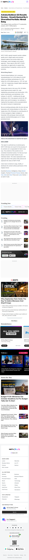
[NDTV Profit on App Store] (20, 548)
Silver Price (17, 487)
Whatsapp (17, 499)
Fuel (2, 175)
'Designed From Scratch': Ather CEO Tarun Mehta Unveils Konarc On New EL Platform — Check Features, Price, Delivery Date (9, 417)
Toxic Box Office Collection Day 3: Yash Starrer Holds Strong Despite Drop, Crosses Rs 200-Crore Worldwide (9, 407)
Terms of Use (10, 555)
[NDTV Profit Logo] (14, 448)
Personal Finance (15, 173)
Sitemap (21, 555)
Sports (3, 483)
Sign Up (14, 512)
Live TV (16, 463)
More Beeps (14, 320)
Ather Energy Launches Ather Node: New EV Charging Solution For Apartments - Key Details (9, 435)
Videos (16, 485)
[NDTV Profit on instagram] (13, 528)
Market (23, 171)
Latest (20, 175)
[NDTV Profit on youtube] (18, 528)
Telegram (17, 497)
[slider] (14, 133)
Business (8, 171)
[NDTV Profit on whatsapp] (21, 528)
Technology (17, 480)
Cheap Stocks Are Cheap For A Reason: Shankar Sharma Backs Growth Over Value (11, 370)
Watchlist (17, 461)
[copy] (27, 32)
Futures (4, 465)
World (3, 480)
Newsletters (5, 497)
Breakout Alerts (6, 463)
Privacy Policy (16, 555)
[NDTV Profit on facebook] (7, 528)
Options (16, 465)
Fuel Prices (4, 489)
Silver (10, 175)
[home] (8, 1)
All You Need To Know (7, 340)
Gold (5, 175)
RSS (25, 555)
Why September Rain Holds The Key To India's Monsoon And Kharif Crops (9, 426)
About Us (4, 555)
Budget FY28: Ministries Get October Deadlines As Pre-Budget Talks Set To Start (14, 399)
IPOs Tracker (5, 467)
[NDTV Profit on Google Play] (9, 548)
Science (4, 485)
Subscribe (4, 345)
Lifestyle (17, 483)
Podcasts (4, 499)
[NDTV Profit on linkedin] (16, 528)
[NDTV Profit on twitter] (10, 528)
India (16, 478)
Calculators (17, 489)
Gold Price (4, 487)
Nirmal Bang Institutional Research (12, 28)
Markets (22, 28)
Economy (4, 476)
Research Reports (19, 476)
